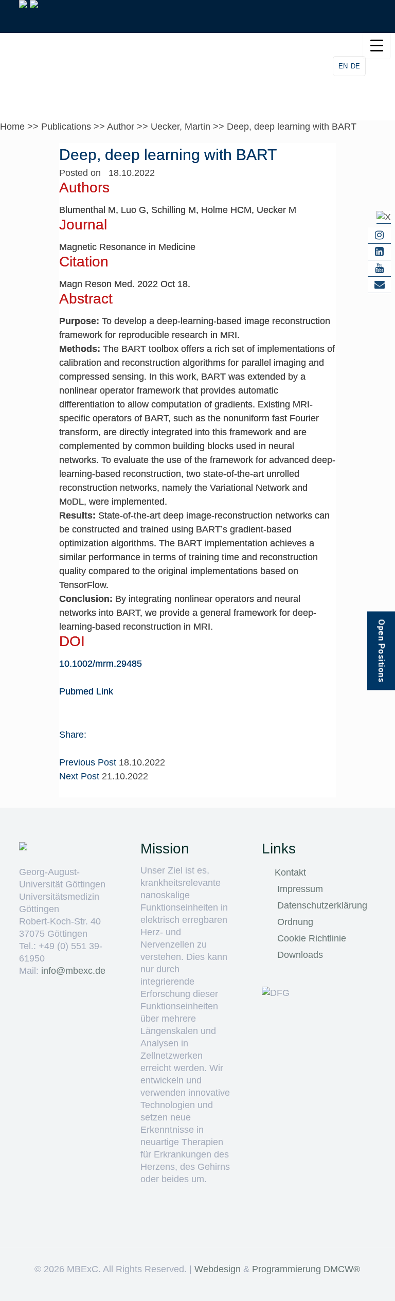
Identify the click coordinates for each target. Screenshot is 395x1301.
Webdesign (217, 1269)
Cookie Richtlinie (311, 938)
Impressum (300, 889)
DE (355, 66)
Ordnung (295, 922)
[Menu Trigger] (377, 45)
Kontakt (290, 872)
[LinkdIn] (379, 252)
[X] (383, 217)
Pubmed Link (86, 691)
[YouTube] (379, 268)
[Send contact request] (379, 285)
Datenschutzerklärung (322, 905)
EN (343, 66)
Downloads (300, 955)
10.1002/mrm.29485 (100, 663)
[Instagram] (379, 235)
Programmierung (286, 1269)
